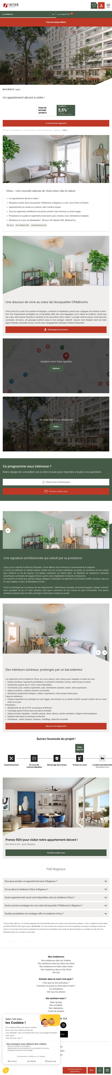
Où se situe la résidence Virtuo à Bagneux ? (26, 889)
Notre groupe (56, 1002)
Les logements (65, 14)
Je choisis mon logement (56, 123)
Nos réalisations (56, 1008)
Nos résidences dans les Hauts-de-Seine (56, 963)
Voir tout (56, 972)
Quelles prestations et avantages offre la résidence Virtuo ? (34, 913)
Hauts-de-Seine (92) (44, 130)
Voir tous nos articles (56, 992)
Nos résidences (16, 130)
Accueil (5, 130)
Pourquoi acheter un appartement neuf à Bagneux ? (31, 881)
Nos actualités (56, 1005)
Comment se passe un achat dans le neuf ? (56, 986)
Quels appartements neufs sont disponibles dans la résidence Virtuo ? (40, 897)
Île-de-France (29, 130)
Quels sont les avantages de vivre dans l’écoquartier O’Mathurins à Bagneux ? (43, 905)
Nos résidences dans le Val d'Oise (56, 969)
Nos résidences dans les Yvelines (56, 960)
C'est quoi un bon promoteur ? (56, 983)
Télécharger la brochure (58, 330)
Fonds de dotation (56, 1011)
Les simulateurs (56, 989)
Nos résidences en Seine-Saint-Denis (56, 966)
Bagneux (57, 130)
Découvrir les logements (56, 726)
